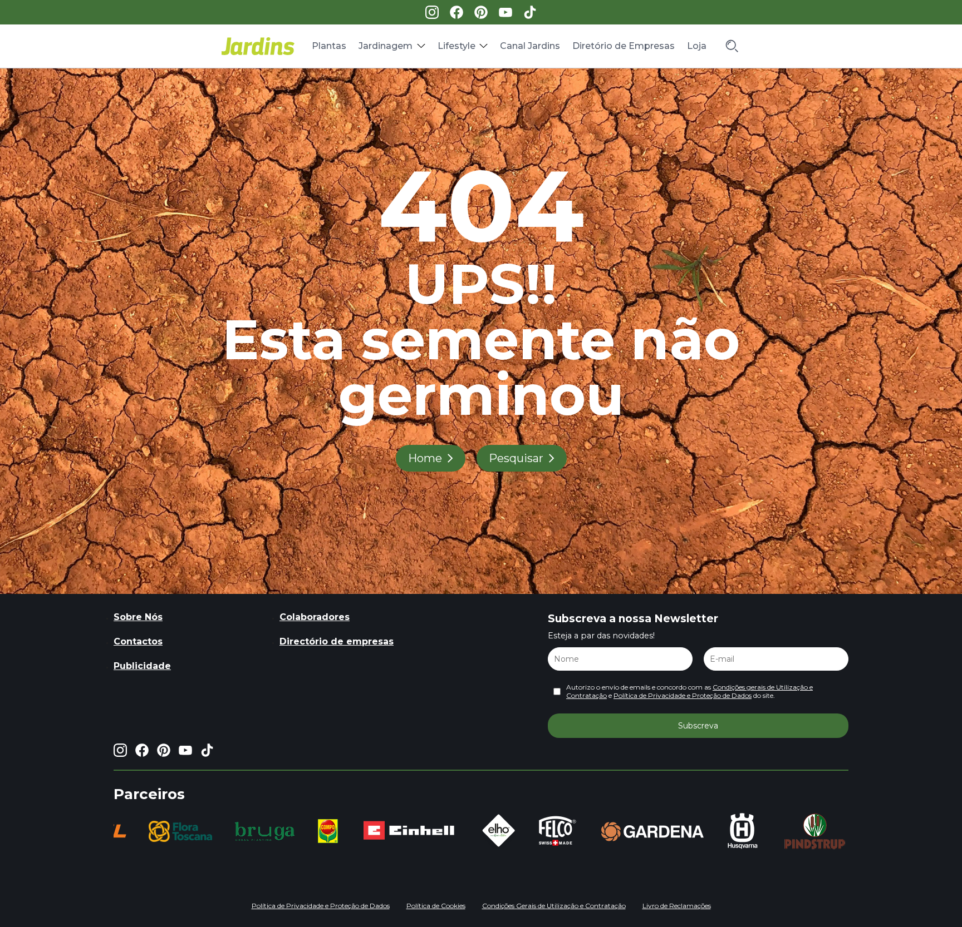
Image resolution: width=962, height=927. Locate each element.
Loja (696, 46)
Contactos (138, 641)
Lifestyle (456, 46)
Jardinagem (386, 46)
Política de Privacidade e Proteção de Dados (682, 695)
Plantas (329, 46)
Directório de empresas (336, 641)
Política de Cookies (435, 905)
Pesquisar (516, 458)
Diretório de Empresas (623, 46)
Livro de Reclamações (676, 905)
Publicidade (142, 666)
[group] (132, 831)
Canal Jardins (530, 46)
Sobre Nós (138, 617)
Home (425, 458)
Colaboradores (314, 617)
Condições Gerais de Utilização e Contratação (554, 905)
